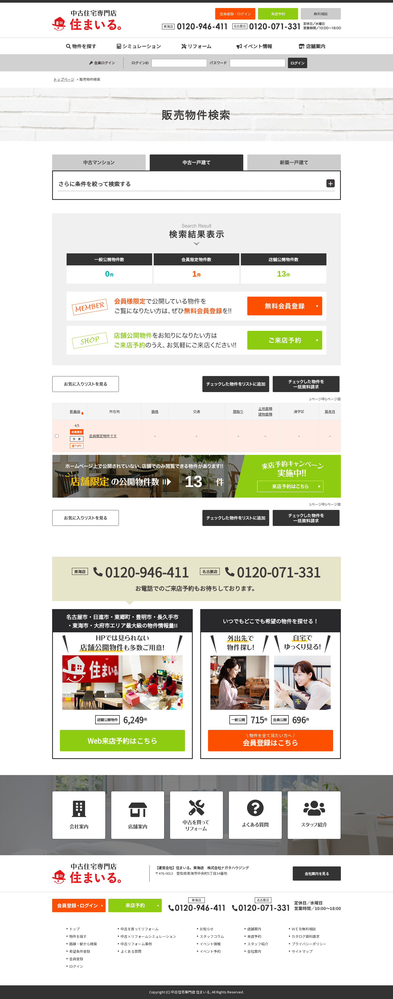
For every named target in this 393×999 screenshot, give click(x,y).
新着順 (75, 411)
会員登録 (76, 958)
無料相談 (321, 13)
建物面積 (265, 414)
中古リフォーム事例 (136, 943)
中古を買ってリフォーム (140, 928)
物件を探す (84, 45)
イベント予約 (210, 951)
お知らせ (207, 928)
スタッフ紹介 (257, 943)
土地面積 (265, 408)
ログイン (76, 966)
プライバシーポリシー (309, 943)
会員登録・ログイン (235, 13)
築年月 (330, 411)
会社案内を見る (317, 873)
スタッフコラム (212, 936)
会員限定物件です (103, 435)
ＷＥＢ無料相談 (304, 928)
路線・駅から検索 (83, 943)
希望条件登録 (79, 951)
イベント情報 (257, 45)
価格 (154, 411)
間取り (238, 411)
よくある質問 (131, 951)
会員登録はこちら (270, 739)
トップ (74, 928)
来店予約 (278, 13)
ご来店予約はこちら (196, 340)
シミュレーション (141, 45)
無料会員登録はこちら (196, 306)
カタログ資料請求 (305, 936)
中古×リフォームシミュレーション (148, 936)
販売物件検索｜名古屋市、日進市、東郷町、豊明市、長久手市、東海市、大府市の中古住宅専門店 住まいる (86, 20)
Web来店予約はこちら (122, 740)
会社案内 (254, 951)
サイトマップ (302, 951)
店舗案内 (315, 45)
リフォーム (199, 45)
